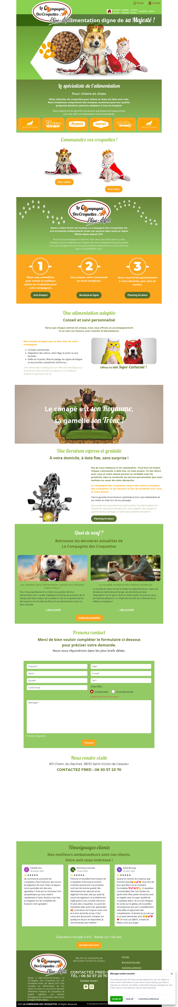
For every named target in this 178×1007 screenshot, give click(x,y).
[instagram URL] (91, 986)
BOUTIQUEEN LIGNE (116, 11)
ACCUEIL (125, 957)
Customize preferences (148, 999)
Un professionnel (124, 691)
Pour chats (114, 189)
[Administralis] (105, 1004)
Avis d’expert (40, 295)
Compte (156, 2)
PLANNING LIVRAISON (125, 11)
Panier (140, 2)
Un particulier (101, 691)
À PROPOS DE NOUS (134, 11)
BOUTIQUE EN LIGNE (131, 962)
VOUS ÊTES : (97, 686)
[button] (171, 973)
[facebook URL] (86, 986)
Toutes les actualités (89, 617)
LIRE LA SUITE (53, 609)
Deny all (129, 999)
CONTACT (151, 11)
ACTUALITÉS (143, 11)
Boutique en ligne (89, 295)
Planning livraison (137, 295)
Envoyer (89, 742)
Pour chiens (64, 181)
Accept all (116, 999)
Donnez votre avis (89, 945)
